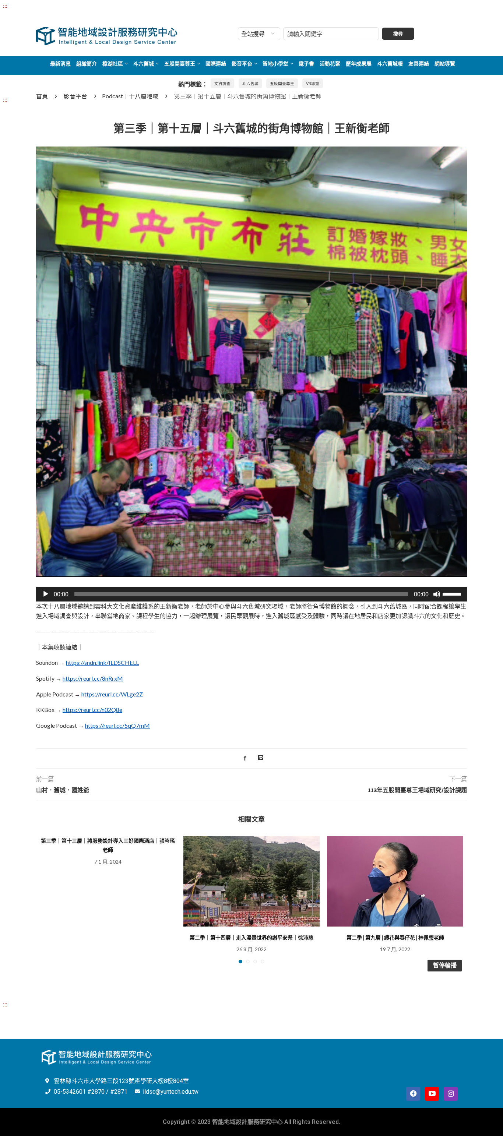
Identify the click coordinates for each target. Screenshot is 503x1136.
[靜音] (436, 594)
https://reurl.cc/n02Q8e (92, 709)
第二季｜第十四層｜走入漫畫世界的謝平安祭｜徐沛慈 (251, 937)
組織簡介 (86, 63)
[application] (251, 594)
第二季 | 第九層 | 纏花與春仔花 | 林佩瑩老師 (395, 937)
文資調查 (222, 83)
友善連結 (418, 63)
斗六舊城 (143, 63)
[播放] (45, 594)
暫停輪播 (445, 965)
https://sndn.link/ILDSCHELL (102, 662)
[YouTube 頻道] (432, 1094)
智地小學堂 (275, 63)
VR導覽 (312, 83)
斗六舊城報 (390, 63)
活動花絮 (330, 63)
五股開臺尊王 (179, 63)
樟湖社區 (112, 63)
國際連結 (215, 63)
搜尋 (398, 34)
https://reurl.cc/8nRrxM (93, 678)
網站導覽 (445, 63)
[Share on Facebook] (244, 758)
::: (5, 5)
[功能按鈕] (260, 758)
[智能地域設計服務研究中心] (107, 27)
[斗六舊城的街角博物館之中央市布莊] (251, 151)
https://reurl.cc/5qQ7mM (117, 725)
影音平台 (242, 63)
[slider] (453, 593)
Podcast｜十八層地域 (130, 95)
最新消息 (60, 63)
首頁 (42, 95)
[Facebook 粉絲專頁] (413, 1094)
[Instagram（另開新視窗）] (451, 1094)
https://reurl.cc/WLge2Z (112, 694)
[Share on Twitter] (252, 758)
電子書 (306, 63)
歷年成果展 (359, 63)
